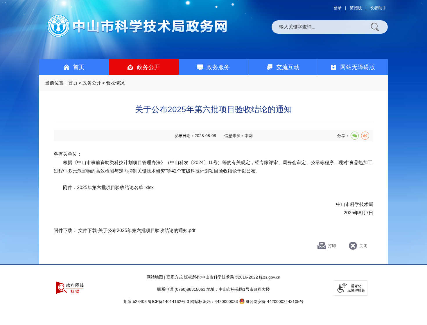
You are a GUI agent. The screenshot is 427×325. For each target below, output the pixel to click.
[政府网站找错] (70, 288)
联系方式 (174, 277)
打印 (332, 245)
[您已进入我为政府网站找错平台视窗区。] (70, 288)
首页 (73, 82)
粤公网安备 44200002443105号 (274, 301)
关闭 (363, 245)
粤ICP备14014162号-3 (168, 301)
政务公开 (91, 82)
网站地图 (155, 277)
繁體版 (356, 8)
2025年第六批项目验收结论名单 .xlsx (115, 187)
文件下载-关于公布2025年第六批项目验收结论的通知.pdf (136, 230)
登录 (337, 8)
